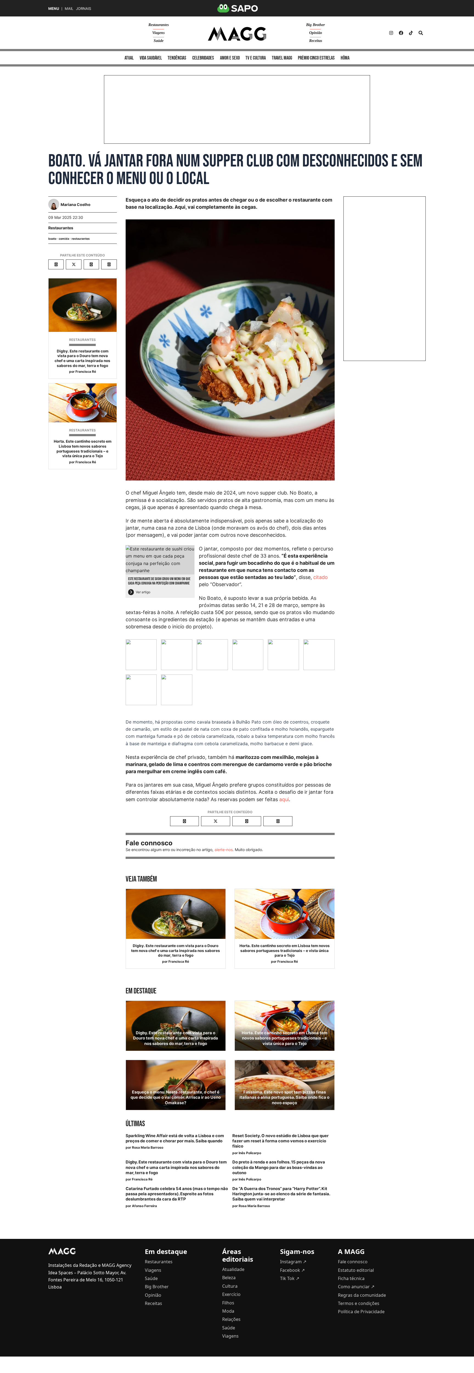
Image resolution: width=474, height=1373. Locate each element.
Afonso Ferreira (144, 1206)
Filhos (228, 1303)
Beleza (229, 1278)
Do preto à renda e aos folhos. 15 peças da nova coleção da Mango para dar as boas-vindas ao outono (278, 1167)
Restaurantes (158, 25)
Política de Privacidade (361, 1312)
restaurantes (81, 239)
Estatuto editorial (356, 1270)
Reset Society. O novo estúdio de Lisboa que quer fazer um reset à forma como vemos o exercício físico (280, 1141)
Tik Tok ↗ (289, 1278)
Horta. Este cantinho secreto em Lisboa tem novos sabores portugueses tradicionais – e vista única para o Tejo (82, 448)
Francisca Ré (85, 371)
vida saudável (151, 58)
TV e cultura (256, 58)
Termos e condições (358, 1303)
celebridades (203, 58)
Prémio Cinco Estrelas (316, 58)
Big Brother (315, 25)
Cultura (230, 1286)
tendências (177, 58)
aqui (284, 799)
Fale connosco (353, 1262)
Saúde (158, 41)
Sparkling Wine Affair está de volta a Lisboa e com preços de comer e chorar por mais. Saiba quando (175, 1138)
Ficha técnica (351, 1278)
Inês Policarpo (250, 1153)
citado (320, 577)
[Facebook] (401, 33)
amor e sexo (230, 58)
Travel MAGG (282, 58)
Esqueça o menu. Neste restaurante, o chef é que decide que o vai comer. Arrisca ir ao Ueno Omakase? (176, 1097)
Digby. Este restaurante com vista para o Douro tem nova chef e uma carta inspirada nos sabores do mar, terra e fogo (82, 358)
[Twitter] (411, 33)
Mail (69, 8)
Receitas (315, 41)
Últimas (135, 1123)
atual (129, 58)
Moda (228, 1311)
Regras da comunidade (362, 1295)
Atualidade (233, 1269)
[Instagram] (391, 33)
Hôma (345, 58)
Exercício (231, 1294)
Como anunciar (356, 1287)
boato (52, 239)
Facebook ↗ (292, 1270)
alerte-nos (224, 849)
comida (64, 239)
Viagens (158, 33)
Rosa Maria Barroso (147, 1147)
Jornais (83, 8)
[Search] (421, 33)
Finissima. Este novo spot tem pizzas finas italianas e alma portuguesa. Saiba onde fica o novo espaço (284, 1097)
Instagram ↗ (293, 1262)
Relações (231, 1319)
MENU (53, 8)
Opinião (315, 33)
